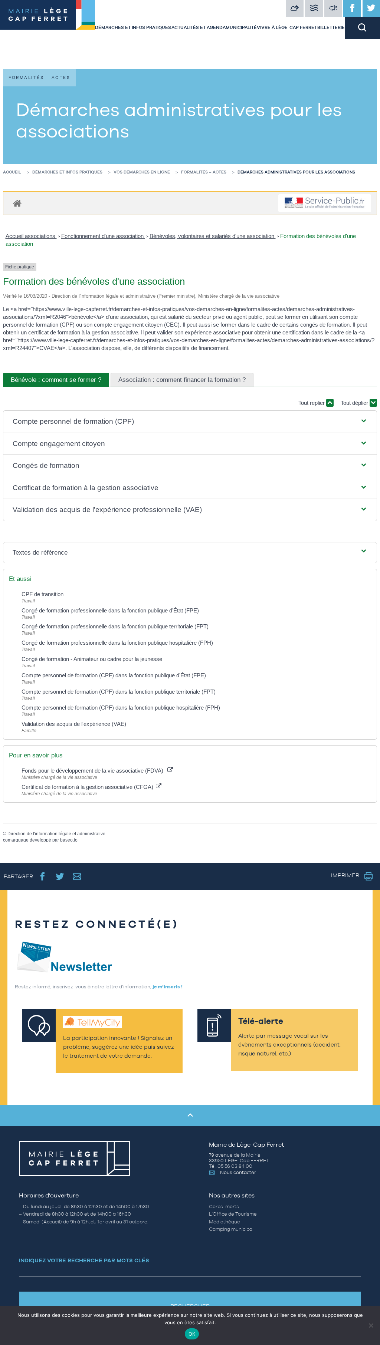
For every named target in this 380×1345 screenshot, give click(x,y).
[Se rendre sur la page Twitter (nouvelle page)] (60, 876)
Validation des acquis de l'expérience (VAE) (75, 724)
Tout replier (312, 403)
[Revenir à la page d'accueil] (47, 19)
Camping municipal (231, 1229)
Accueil (12, 172)
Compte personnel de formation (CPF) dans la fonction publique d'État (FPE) (114, 675)
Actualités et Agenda (198, 27)
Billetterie (331, 27)
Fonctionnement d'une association (103, 236)
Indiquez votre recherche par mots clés (84, 1260)
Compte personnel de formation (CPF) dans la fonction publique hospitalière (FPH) (121, 707)
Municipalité (241, 27)
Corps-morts (224, 1206)
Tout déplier (355, 403)
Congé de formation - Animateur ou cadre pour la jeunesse (92, 659)
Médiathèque (224, 1222)
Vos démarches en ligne (142, 172)
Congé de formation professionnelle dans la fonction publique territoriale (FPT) (115, 626)
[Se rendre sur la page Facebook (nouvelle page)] (42, 876)
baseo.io (69, 840)
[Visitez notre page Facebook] (352, 8)
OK (192, 1334)
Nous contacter (238, 1172)
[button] (190, 422)
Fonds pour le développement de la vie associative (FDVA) (94, 770)
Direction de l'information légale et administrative (56, 833)
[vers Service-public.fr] (324, 203)
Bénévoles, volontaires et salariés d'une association (213, 236)
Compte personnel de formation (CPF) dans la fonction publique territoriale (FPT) (119, 691)
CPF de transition (42, 594)
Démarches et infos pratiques (133, 27)
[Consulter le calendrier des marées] (314, 8)
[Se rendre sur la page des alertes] (333, 8)
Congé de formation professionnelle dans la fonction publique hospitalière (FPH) (117, 643)
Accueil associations (31, 236)
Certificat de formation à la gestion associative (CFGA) (88, 787)
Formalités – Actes (203, 172)
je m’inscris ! (168, 986)
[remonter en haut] (190, 1115)
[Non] (370, 1325)
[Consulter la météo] (295, 8)
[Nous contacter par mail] (77, 876)
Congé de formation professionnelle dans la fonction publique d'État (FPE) (110, 610)
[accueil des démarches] (17, 203)
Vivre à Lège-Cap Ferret (287, 27)
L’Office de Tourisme (233, 1214)
